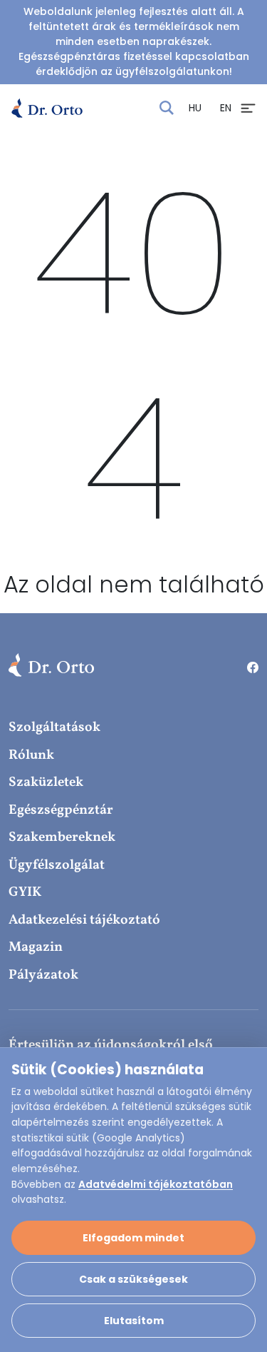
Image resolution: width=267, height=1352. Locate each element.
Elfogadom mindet (133, 1238)
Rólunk (31, 755)
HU (195, 108)
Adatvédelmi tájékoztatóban (155, 1184)
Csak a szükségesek (133, 1279)
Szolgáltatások (54, 727)
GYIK (25, 892)
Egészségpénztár (61, 810)
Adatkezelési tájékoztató (84, 920)
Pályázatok (43, 975)
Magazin (36, 947)
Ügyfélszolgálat (57, 865)
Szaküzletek (46, 782)
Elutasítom (134, 1320)
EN (225, 108)
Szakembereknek (62, 837)
